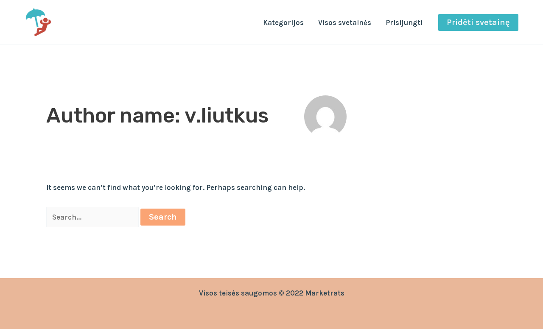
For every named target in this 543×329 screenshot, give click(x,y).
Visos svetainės (344, 22)
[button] (478, 22)
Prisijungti (404, 22)
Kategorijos (283, 22)
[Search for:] (93, 217)
